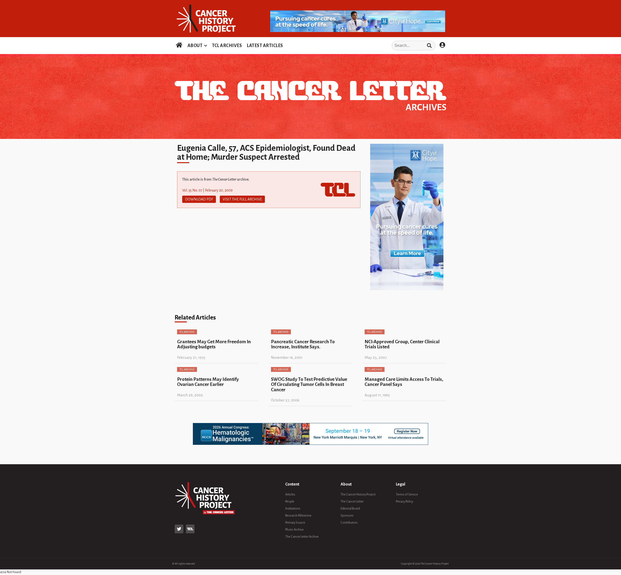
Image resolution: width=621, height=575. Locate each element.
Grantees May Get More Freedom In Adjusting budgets (214, 344)
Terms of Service (407, 494)
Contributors (349, 522)
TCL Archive (187, 331)
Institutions (292, 508)
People (289, 501)
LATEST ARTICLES (265, 45)
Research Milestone (298, 515)
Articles (290, 494)
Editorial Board (350, 508)
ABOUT (195, 45)
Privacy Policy (404, 501)
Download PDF (199, 199)
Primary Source (295, 522)
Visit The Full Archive (242, 199)
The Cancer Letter (352, 501)
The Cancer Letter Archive (302, 536)
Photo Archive (294, 529)
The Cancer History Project (358, 494)
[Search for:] (360, 45)
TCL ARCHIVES (227, 45)
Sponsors (347, 515)
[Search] (429, 45)
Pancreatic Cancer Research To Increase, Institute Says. (303, 344)
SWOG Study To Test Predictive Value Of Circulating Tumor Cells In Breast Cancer (309, 384)
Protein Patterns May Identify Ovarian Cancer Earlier (208, 382)
